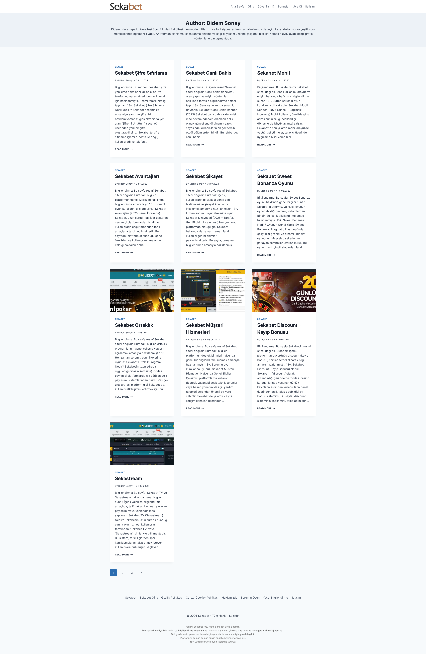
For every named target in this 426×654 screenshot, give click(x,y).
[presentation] (142, 290)
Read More (124, 149)
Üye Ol (297, 6)
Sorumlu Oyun (250, 597)
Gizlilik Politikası (172, 597)
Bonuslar (284, 6)
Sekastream (128, 478)
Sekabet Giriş (149, 597)
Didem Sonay (125, 80)
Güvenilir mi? (266, 6)
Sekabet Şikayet (204, 176)
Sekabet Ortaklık (134, 325)
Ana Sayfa (237, 6)
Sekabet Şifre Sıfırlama (141, 73)
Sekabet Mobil (273, 73)
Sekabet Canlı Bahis (208, 73)
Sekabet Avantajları (137, 176)
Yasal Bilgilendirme (275, 597)
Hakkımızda (229, 597)
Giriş (251, 6)
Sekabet (120, 67)
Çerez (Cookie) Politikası (202, 597)
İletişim (310, 6)
